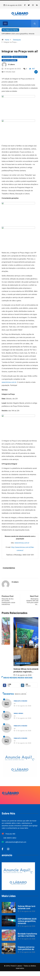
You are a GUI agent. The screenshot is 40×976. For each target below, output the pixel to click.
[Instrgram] (33, 5)
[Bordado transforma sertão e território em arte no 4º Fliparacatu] (9, 935)
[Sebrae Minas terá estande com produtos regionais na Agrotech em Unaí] (9, 907)
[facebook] (24, 5)
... (14, 703)
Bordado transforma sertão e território (27, 935)
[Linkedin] (37, 5)
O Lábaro (11, 64)
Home (7, 40)
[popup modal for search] (34, 23)
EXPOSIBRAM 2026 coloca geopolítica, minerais (27, 921)
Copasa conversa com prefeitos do (26, 948)
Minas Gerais (18, 713)
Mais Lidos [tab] (20, 694)
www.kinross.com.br (9, 382)
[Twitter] (29, 5)
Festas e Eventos (19, 57)
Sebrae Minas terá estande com (26, 907)
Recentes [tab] (9, 694)
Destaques (17, 40)
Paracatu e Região (9, 60)
